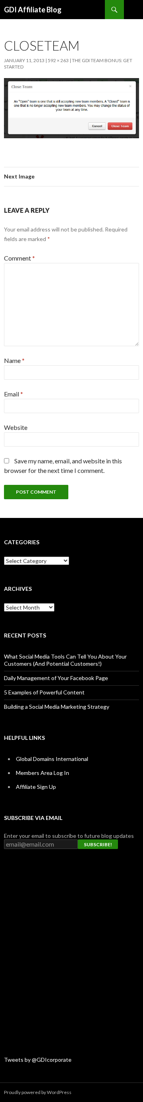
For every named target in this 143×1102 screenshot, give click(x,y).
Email (13, 394)
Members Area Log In (42, 772)
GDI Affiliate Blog (33, 9)
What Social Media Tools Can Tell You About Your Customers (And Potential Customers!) (65, 660)
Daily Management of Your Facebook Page (56, 678)
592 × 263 (58, 60)
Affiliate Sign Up (36, 786)
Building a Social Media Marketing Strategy (56, 706)
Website (15, 427)
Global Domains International (52, 758)
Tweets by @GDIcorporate (38, 1059)
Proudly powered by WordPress (38, 1092)
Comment (19, 258)
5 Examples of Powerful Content (44, 692)
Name (14, 360)
